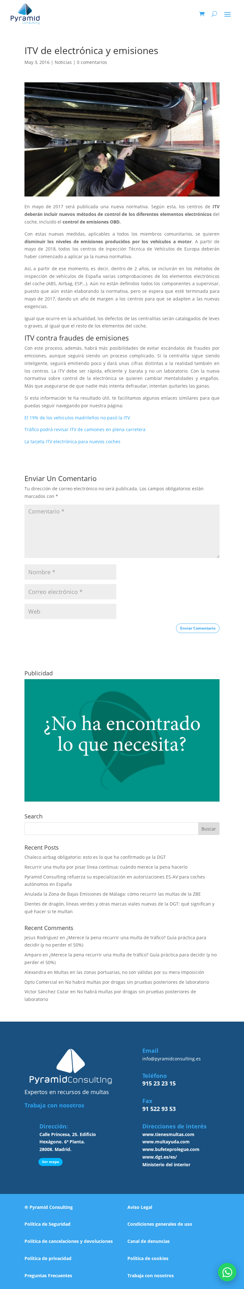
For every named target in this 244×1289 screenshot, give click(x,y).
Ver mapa (50, 1161)
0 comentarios (92, 62)
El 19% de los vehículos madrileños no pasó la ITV (77, 418)
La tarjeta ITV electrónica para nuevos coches (72, 441)
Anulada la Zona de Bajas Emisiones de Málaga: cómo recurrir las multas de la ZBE (112, 894)
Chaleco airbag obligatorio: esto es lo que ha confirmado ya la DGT (95, 857)
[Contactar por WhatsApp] (227, 1272)
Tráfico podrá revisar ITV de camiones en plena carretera (85, 429)
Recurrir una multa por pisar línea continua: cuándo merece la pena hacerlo (105, 867)
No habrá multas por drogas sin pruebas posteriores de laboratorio (137, 982)
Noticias (63, 62)
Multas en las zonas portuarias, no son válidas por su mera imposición (129, 972)
